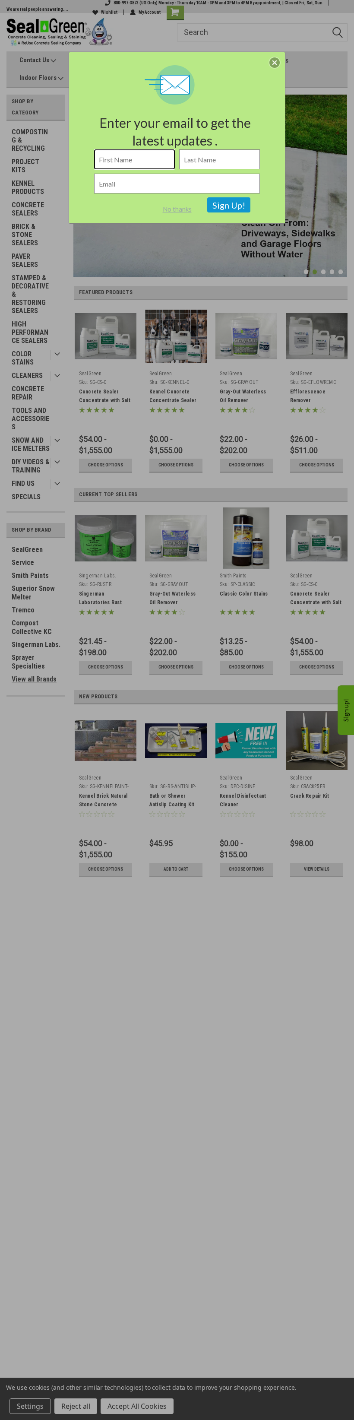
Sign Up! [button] (228, 205)
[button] (274, 62)
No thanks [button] (177, 209)
